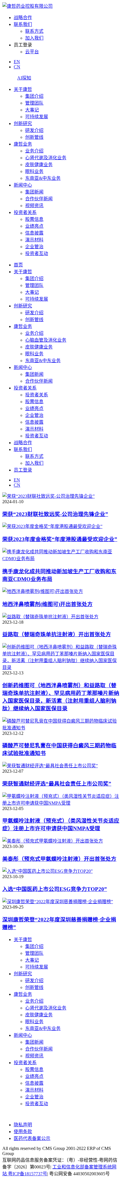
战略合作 (23, 17)
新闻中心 (23, 185)
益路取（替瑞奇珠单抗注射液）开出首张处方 (56, 634)
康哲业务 (23, 144)
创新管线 (34, 137)
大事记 (32, 109)
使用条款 (23, 1131)
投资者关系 (25, 212)
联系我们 (23, 24)
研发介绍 (34, 130)
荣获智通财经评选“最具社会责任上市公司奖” (56, 784)
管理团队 (34, 103)
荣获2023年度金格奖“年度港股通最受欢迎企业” (59, 539)
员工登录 (23, 470)
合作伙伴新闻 (39, 198)
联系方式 (34, 31)
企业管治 (34, 246)
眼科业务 (34, 171)
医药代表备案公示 (32, 1138)
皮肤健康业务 (39, 164)
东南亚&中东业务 (43, 178)
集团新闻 (34, 191)
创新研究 (23, 123)
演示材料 (34, 239)
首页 (18, 264)
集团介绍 (34, 96)
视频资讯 (34, 205)
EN (17, 61)
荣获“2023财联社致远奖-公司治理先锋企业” (55, 514)
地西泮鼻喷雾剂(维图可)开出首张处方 (47, 604)
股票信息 (34, 219)
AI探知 (24, 78)
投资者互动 (36, 253)
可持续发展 (36, 116)
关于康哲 (23, 89)
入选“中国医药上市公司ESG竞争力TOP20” (54, 889)
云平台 (32, 51)
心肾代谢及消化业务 (45, 157)
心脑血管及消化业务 (45, 340)
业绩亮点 (34, 226)
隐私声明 (23, 1124)
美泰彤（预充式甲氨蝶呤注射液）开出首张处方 (59, 859)
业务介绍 (34, 150)
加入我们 (34, 38)
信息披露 (34, 233)
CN (17, 66)
